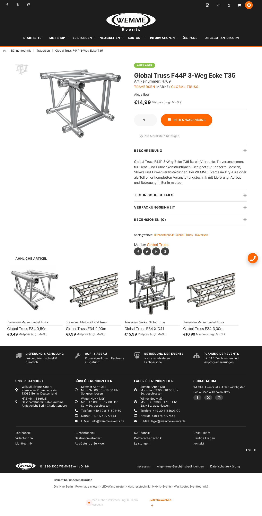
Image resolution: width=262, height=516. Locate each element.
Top (249, 450)
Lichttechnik (24, 443)
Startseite (32, 38)
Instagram (29, 4)
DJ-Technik (142, 432)
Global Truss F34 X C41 (144, 329)
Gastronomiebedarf (88, 438)
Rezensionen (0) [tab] (150, 220)
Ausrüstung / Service (89, 443)
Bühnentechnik (21, 50)
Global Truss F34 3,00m (203, 329)
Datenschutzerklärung (225, 466)
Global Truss (184, 87)
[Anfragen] (207, 5)
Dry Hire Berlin (63, 486)
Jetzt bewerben (160, 502)
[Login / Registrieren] (229, 5)
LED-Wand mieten (113, 486)
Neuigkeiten (110, 38)
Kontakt (135, 38)
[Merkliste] (218, 5)
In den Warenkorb (189, 120)
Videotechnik (24, 438)
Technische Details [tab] (153, 195)
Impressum (143, 466)
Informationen (162, 38)
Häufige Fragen (204, 438)
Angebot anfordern (222, 38)
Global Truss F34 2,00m (86, 329)
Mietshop (57, 38)
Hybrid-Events (162, 486)
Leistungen (82, 38)
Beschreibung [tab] (148, 151)
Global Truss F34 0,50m (27, 329)
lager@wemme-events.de (168, 421)
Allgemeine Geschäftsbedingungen (180, 466)
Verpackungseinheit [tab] (154, 207)
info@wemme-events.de (108, 421)
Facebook (7, 4)
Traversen (43, 50)
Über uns (190, 38)
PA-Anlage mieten (87, 486)
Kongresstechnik (139, 486)
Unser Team (201, 432)
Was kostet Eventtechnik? (191, 486)
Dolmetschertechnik (148, 438)
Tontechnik (23, 432)
